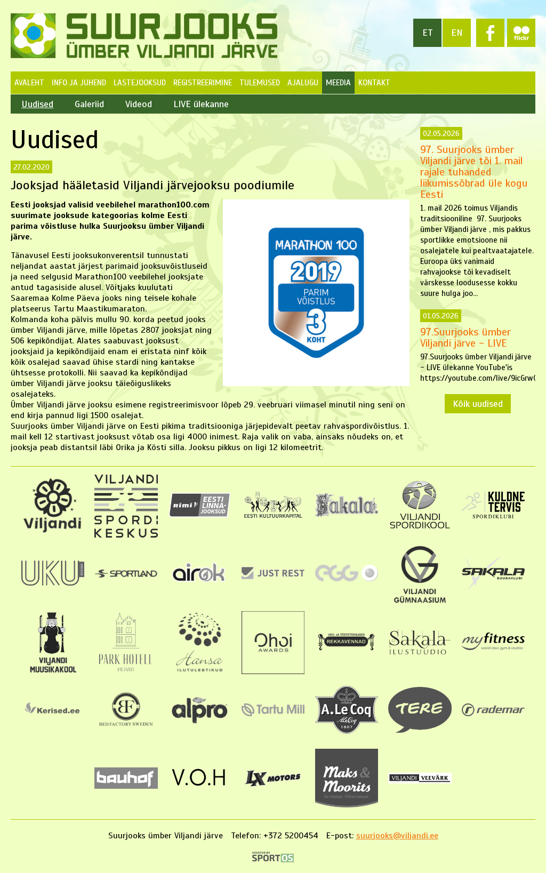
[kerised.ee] (52, 717)
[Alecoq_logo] (346, 731)
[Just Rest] (273, 576)
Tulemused (259, 82)
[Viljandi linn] (52, 530)
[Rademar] (493, 713)
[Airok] (199, 584)
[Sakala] (346, 514)
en (457, 32)
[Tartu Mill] (273, 713)
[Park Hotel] (126, 671)
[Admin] (4, 5)
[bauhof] (125, 786)
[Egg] (346, 578)
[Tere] (419, 730)
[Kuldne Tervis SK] (493, 515)
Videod (138, 104)
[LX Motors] (273, 787)
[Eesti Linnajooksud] (199, 515)
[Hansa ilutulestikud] (199, 671)
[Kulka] (273, 517)
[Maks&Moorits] (346, 804)
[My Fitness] (493, 647)
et (427, 32)
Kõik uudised (478, 404)
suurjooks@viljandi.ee (397, 835)
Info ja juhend (79, 82)
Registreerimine (202, 82)
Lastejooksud (140, 82)
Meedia (338, 82)
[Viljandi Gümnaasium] (419, 603)
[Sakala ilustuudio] (419, 655)
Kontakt (374, 82)
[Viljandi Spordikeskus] (125, 535)
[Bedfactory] (125, 729)
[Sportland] (125, 575)
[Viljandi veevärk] (419, 780)
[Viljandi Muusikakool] (52, 671)
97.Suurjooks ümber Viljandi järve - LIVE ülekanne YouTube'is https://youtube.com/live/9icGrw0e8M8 (477, 347)
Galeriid (89, 104)
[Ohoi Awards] (273, 671)
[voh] (199, 789)
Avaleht (29, 82)
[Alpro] (199, 725)
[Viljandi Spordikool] (419, 527)
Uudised (37, 104)
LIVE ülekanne (201, 104)
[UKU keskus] (52, 583)
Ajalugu (302, 82)
